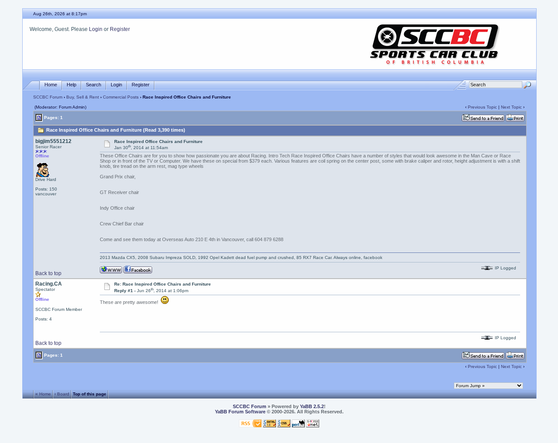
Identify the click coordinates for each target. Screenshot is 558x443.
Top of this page (89, 394)
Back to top (48, 273)
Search (93, 84)
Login (95, 29)
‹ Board (61, 394)
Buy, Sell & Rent (82, 97)
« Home (43, 394)
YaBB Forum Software (240, 411)
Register (120, 29)
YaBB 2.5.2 (312, 406)
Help (71, 84)
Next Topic (511, 107)
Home (50, 84)
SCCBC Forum (47, 97)
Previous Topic (482, 107)
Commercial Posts (121, 97)
